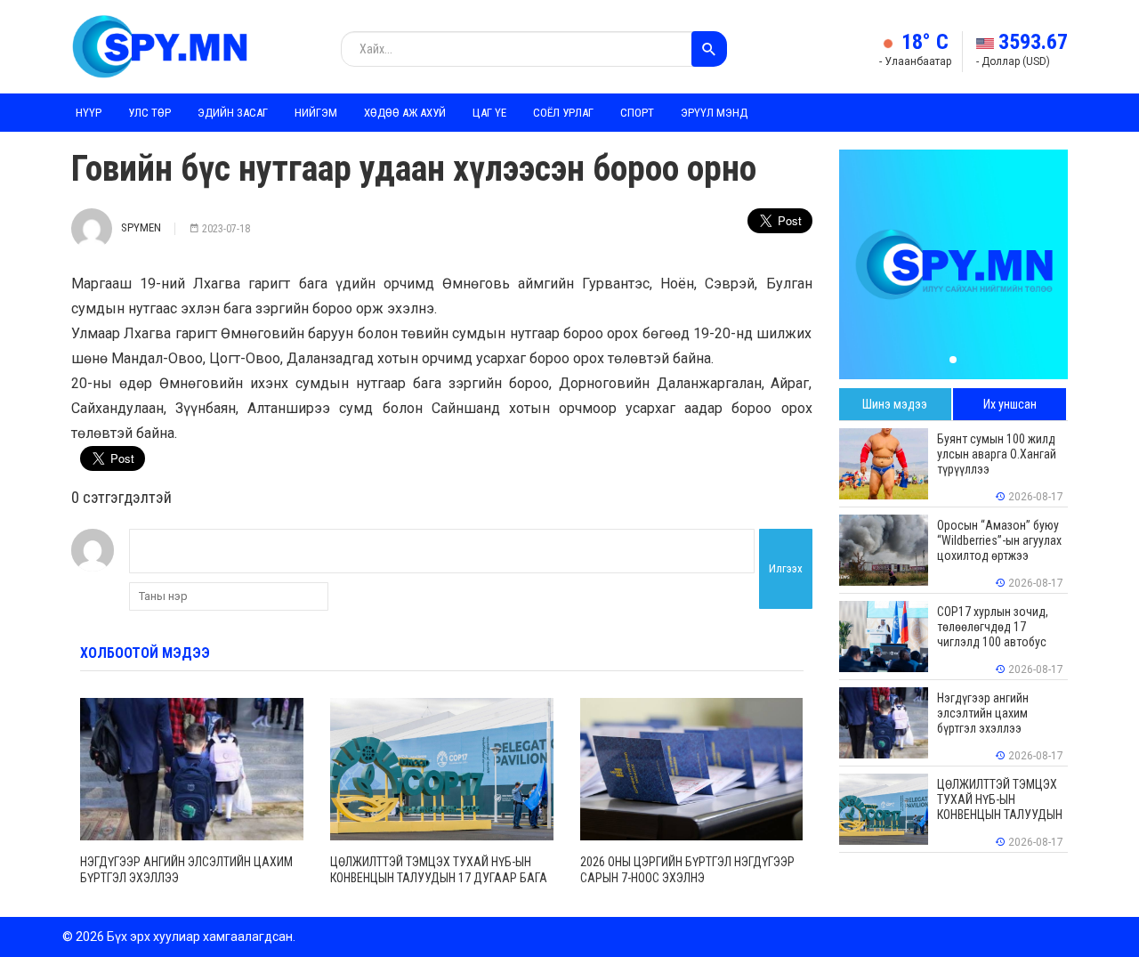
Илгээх (786, 568)
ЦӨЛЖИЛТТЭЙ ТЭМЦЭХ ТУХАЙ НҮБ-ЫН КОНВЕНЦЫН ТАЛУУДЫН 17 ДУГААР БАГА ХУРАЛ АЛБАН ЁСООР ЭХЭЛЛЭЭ (438, 878)
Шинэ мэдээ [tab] (894, 404)
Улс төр (149, 112)
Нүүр (88, 112)
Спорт (637, 112)
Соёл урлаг (563, 112)
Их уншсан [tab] (1010, 404)
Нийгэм (316, 112)
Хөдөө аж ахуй (405, 112)
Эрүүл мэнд (714, 112)
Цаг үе (489, 112)
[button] (953, 359)
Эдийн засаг (233, 112)
